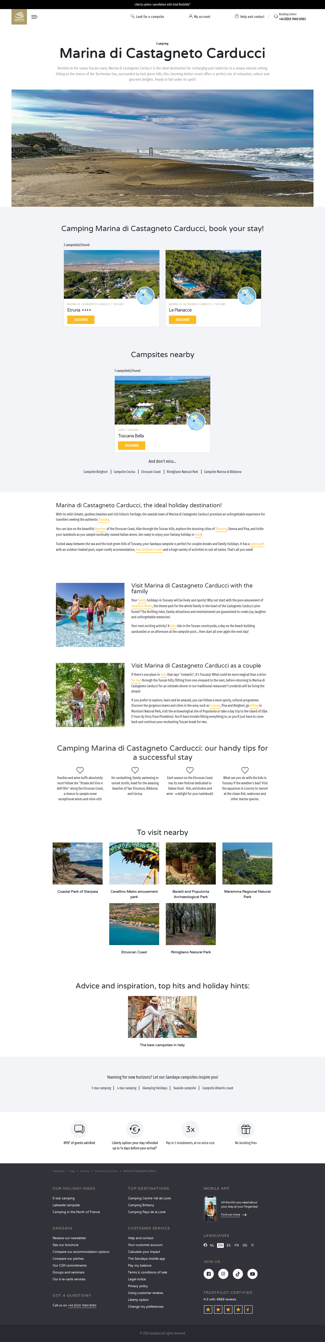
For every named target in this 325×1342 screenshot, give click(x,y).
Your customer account (145, 1245)
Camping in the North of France (76, 1212)
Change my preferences (146, 1307)
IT (252, 1245)
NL (212, 1245)
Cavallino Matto (141, 606)
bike (173, 626)
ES (229, 1245)
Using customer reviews (145, 1293)
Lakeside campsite (66, 1205)
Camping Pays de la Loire (147, 1212)
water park (257, 544)
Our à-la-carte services (69, 1279)
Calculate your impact (144, 1252)
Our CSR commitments (70, 1265)
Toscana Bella (131, 436)
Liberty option (138, 1300)
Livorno (215, 705)
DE (245, 1245)
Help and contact (140, 1238)
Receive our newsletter (69, 1238)
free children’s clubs (149, 550)
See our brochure (65, 1245)
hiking (254, 705)
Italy (198, 534)
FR (237, 1245)
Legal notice (137, 1279)
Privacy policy (138, 1286)
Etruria (73, 310)
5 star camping (64, 1198)
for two (136, 680)
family (142, 600)
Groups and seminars (68, 1272)
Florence (221, 529)
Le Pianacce (180, 310)
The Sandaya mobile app (146, 1259)
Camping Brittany (141, 1205)
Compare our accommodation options (81, 1252)
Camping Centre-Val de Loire (149, 1198)
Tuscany (104, 519)
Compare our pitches (68, 1259)
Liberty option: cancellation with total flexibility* (162, 4)
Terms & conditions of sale (147, 1272)
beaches (100, 529)
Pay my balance (139, 1265)
